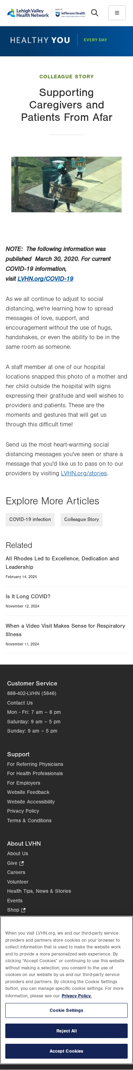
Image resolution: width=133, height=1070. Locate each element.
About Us (17, 854)
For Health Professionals (35, 774)
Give (15, 864)
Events (14, 901)
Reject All (66, 1030)
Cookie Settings (67, 1010)
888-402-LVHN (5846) (31, 693)
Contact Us (20, 703)
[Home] (46, 13)
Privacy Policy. (77, 995)
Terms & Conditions (29, 821)
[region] (66, 990)
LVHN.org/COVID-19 (45, 278)
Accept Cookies (67, 1051)
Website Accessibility (31, 802)
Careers (16, 872)
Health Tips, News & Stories (39, 891)
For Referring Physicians (35, 764)
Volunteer (17, 882)
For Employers (23, 783)
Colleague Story (66, 77)
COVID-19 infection (30, 519)
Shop (16, 910)
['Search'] (94, 13)
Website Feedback (28, 792)
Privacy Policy (23, 811)
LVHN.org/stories (84, 473)
